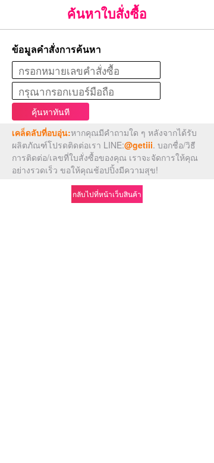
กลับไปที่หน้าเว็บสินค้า (107, 194)
